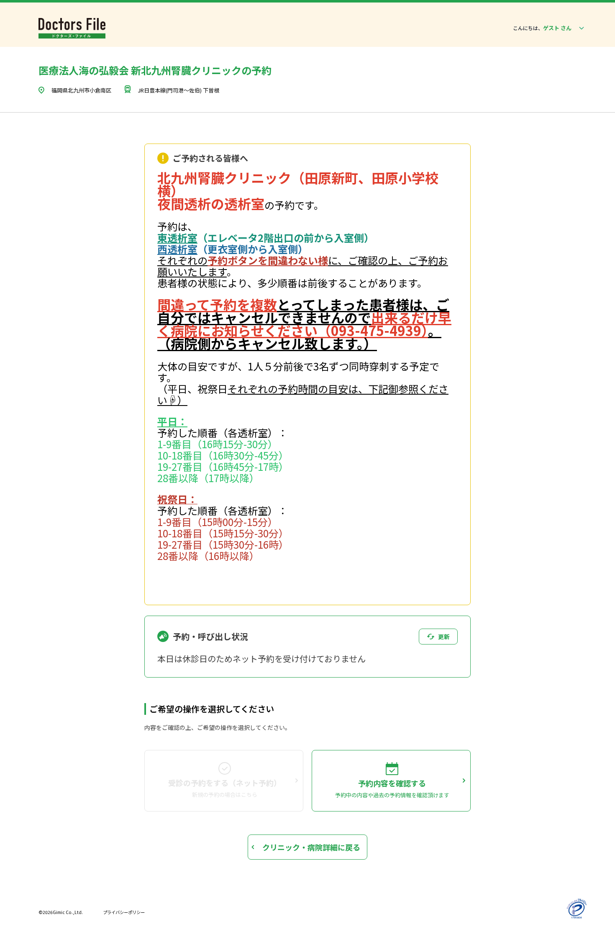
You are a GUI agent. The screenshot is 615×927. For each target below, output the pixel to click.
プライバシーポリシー (124, 912)
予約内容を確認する (392, 783)
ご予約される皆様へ (210, 158)
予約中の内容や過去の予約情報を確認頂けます (392, 795)
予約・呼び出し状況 (210, 636)
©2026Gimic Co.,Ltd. (60, 912)
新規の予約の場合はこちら (224, 795)
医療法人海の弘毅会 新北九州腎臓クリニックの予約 (155, 70)
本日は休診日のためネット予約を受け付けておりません (261, 658)
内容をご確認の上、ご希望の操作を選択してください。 (217, 727)
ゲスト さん (557, 28)
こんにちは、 (528, 28)
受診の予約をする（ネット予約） (224, 782)
